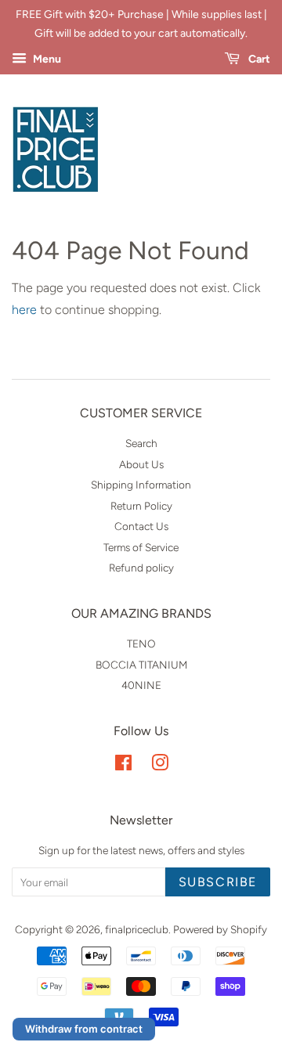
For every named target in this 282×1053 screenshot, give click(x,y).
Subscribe (218, 881)
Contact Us (141, 526)
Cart (258, 59)
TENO (141, 643)
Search (141, 443)
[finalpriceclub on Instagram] (159, 765)
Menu (46, 59)
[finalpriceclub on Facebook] (123, 765)
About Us (141, 464)
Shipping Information (141, 484)
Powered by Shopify (220, 929)
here (24, 309)
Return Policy (141, 505)
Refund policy (141, 567)
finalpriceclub (136, 929)
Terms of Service (141, 547)
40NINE (141, 685)
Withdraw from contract (84, 1028)
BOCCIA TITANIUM (141, 664)
